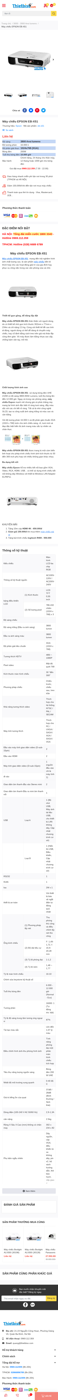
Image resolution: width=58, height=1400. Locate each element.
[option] (29, 59)
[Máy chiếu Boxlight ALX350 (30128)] (34, 1237)
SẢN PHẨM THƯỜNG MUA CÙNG (23, 1222)
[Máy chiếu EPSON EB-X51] (29, 59)
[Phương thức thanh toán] (20, 215)
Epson (19, 125)
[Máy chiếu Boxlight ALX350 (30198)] (13, 1237)
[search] (54, 13)
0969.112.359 (28, 168)
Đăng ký (51, 1298)
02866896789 (17, 1372)
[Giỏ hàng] (51, 5)
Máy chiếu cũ (7, 18)
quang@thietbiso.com (23, 1343)
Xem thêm (30, 1191)
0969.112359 (16, 1367)
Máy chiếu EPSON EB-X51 (15, 258)
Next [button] (53, 59)
